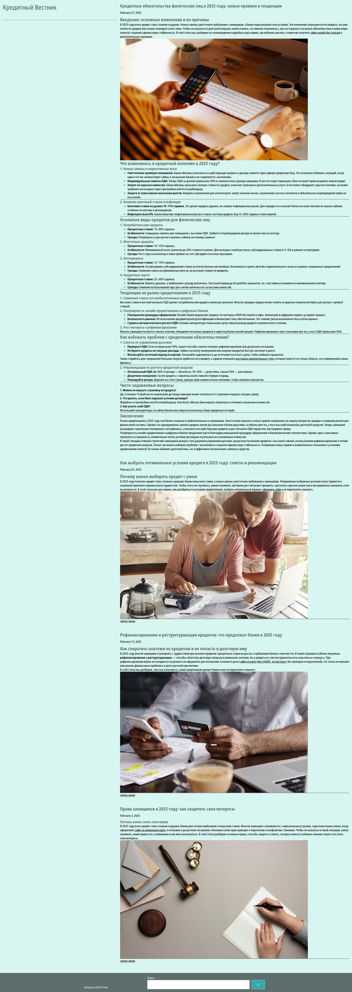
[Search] (258, 984)
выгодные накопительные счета (255, 359)
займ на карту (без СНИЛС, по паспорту (263, 662)
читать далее (127, 621)
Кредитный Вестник (29, 7)
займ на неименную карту (150, 830)
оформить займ (271, 489)
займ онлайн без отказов (325, 33)
